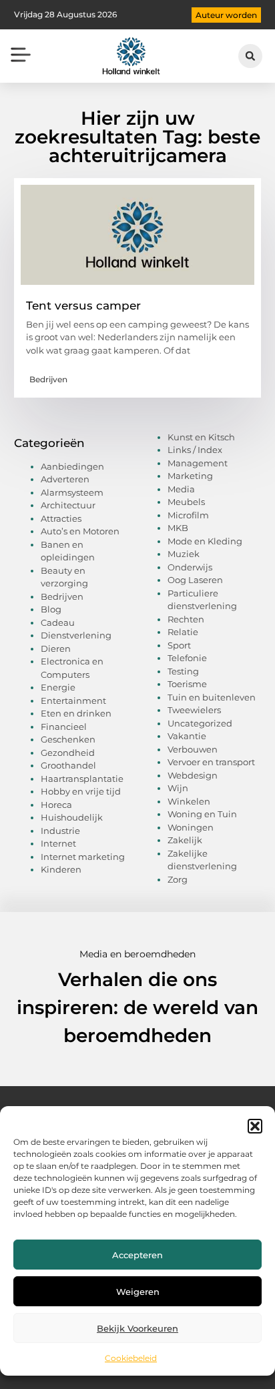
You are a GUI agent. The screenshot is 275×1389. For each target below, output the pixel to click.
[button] (255, 1126)
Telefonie (187, 657)
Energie (58, 687)
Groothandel (68, 765)
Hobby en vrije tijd (81, 791)
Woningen (191, 827)
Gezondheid (68, 752)
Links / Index (195, 449)
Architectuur (68, 505)
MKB (178, 527)
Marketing (190, 475)
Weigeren (138, 1291)
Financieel (64, 726)
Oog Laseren (195, 579)
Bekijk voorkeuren (137, 1328)
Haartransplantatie (82, 778)
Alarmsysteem (72, 492)
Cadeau (58, 622)
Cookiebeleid (131, 1358)
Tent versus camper (83, 305)
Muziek (184, 553)
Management (198, 463)
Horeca (56, 804)
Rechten (186, 619)
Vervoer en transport (211, 762)
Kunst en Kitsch (201, 437)
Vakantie (187, 736)
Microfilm (188, 515)
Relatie (183, 631)
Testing (183, 671)
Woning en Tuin (202, 814)
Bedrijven (48, 379)
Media (181, 489)
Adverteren (65, 479)
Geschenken (68, 739)
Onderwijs (190, 567)
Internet (58, 843)
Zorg (178, 879)
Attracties (61, 518)
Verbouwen (193, 749)
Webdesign (193, 775)
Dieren (56, 648)
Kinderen (61, 869)
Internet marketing (83, 856)
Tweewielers (194, 710)
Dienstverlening (76, 635)
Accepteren (137, 1255)
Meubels (186, 501)
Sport (179, 645)
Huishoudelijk (72, 817)
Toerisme (187, 683)
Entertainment (73, 700)
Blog (51, 609)
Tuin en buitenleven (212, 697)
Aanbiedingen (72, 466)
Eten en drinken (76, 713)
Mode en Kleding (205, 541)
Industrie (60, 830)
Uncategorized (200, 723)
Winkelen (189, 801)
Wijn (178, 788)
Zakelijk (185, 840)
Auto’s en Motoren (80, 531)
